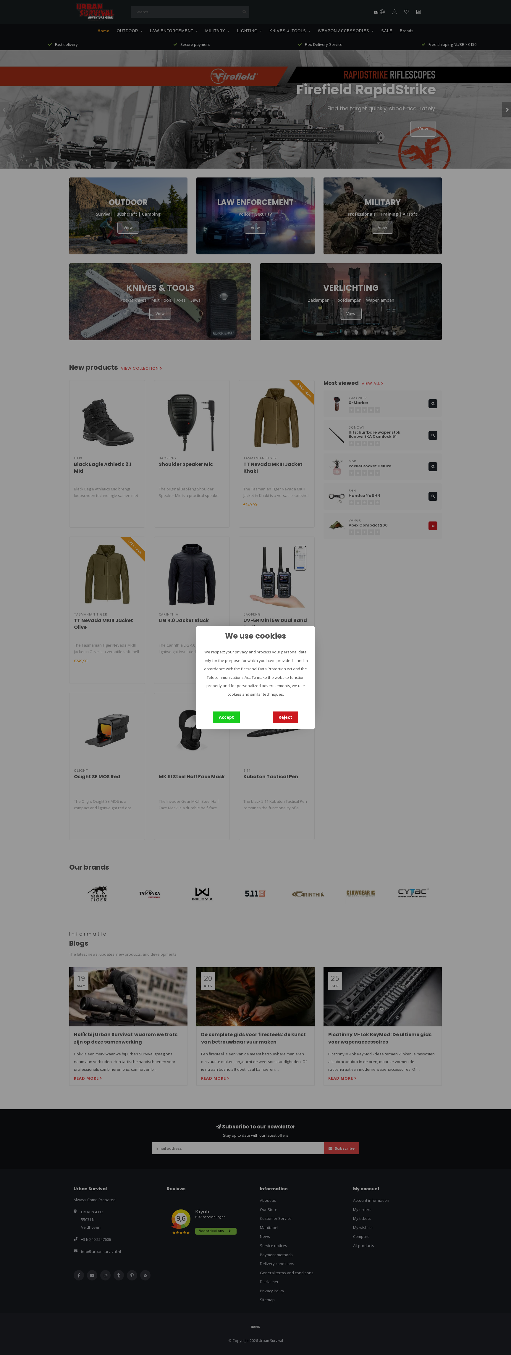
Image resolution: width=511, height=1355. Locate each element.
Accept (226, 717)
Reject (285, 717)
